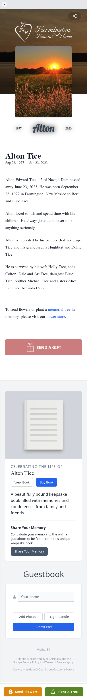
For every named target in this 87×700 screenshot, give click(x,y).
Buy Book (46, 482)
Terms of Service (55, 662)
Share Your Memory (29, 551)
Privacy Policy (31, 662)
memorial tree (59, 309)
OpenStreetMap (48, 669)
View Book (21, 482)
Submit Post (43, 627)
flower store (55, 316)
